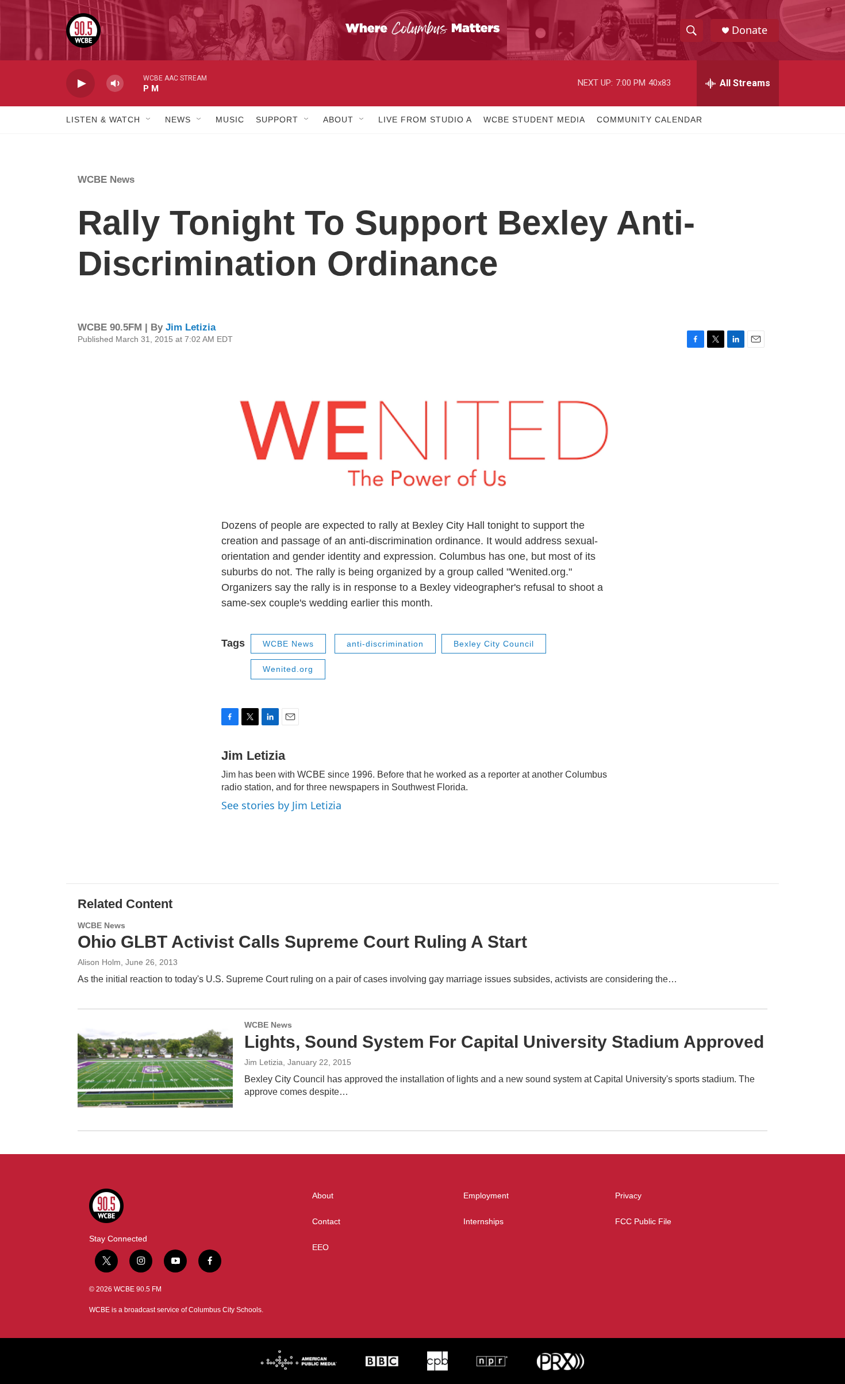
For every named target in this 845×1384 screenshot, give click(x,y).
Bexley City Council (494, 643)
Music (230, 119)
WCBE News (106, 179)
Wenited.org (288, 669)
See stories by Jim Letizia (281, 805)
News (178, 119)
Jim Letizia (191, 327)
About (338, 119)
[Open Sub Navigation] (148, 119)
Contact (326, 1221)
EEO (320, 1247)
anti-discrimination (385, 643)
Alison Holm (99, 962)
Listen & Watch (103, 119)
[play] (80, 83)
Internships (483, 1221)
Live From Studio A (425, 119)
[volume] (115, 84)
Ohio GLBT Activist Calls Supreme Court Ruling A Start (302, 941)
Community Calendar (649, 119)
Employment (486, 1195)
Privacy (628, 1195)
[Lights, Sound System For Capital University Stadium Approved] (155, 1064)
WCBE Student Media (534, 119)
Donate (749, 30)
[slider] (133, 83)
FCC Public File (643, 1221)
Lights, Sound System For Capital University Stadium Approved (504, 1041)
